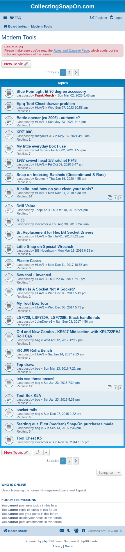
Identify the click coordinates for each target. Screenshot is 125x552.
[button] (76, 72)
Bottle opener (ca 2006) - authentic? (48, 118)
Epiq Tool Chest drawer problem (46, 103)
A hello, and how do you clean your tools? (55, 189)
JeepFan (41, 210)
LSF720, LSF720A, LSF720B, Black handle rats (58, 317)
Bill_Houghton (44, 250)
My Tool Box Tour (32, 303)
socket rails (27, 410)
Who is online (13, 484)
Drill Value (26, 206)
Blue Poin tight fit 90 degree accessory (51, 91)
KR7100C (25, 132)
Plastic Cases (29, 261)
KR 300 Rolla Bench (34, 350)
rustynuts (41, 136)
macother (41, 224)
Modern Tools (18, 37)
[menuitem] (15, 17)
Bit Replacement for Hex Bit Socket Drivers (55, 232)
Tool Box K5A (29, 395)
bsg (37, 340)
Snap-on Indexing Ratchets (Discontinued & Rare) (61, 175)
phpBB (47, 541)
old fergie (41, 150)
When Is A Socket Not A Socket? (46, 289)
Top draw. (25, 364)
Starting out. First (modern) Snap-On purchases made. (66, 424)
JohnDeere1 (43, 321)
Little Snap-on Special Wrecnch (45, 246)
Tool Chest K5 (29, 438)
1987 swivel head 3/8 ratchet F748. (47, 160)
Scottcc (40, 178)
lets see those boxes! (35, 379)
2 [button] (69, 72)
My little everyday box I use (41, 146)
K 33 (20, 220)
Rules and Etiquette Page (71, 50)
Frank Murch (44, 95)
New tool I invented (34, 275)
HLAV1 (39, 107)
